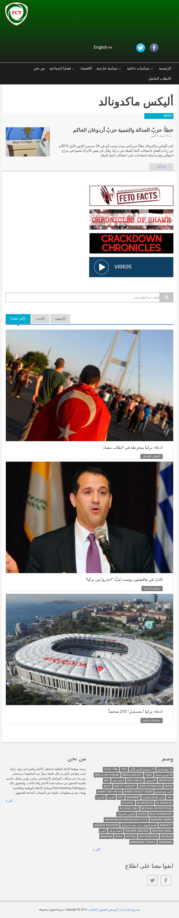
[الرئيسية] (60, 15)
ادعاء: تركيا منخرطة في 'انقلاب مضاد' (132, 447)
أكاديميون (151, 780)
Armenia (106, 836)
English (101, 47)
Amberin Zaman (161, 819)
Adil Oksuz (134, 780)
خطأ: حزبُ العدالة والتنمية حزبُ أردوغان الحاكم (123, 130)
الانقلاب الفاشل (159, 78)
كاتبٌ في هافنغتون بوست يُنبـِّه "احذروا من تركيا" (124, 579)
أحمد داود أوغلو (164, 791)
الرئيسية (165, 68)
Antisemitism (148, 836)
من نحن (39, 68)
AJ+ (169, 797)
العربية (111, 797)
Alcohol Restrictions (157, 808)
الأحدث (40, 318)
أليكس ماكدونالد (126, 814)
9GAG (148, 774)
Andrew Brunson (106, 825)
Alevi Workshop (161, 814)
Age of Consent (125, 786)
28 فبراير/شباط (163, 774)
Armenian (165, 842)
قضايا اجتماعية (60, 68)
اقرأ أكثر (161, 166)
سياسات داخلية (138, 68)
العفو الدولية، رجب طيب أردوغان (139, 825)
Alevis (142, 814)
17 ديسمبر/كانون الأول (142, 769)
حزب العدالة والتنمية (153, 797)
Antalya (166, 836)
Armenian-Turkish (143, 842)
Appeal (131, 836)
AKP (120, 797)
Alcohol (128, 802)
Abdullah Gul (132, 774)
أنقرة (103, 830)
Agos (107, 786)
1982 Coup (111, 769)
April (119, 836)
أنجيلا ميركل (115, 830)
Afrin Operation (150, 786)
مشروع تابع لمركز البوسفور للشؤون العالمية (114, 909)
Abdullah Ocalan (107, 774)
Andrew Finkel (162, 830)
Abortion (165, 780)
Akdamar (133, 797)
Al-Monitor (145, 802)
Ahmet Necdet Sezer (138, 791)
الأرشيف (60, 318)
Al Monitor (164, 802)
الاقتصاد (86, 68)
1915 (124, 769)
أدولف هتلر (118, 780)
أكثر (10, 801)
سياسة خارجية (107, 68)
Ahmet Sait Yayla (109, 791)
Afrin (168, 786)
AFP (106, 780)
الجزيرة (100, 797)
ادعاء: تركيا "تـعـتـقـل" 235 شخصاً (135, 711)
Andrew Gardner (137, 830)
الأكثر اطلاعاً (16, 318)
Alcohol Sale (129, 808)
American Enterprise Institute (126, 819)
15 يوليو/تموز (165, 769)
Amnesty (166, 825)
